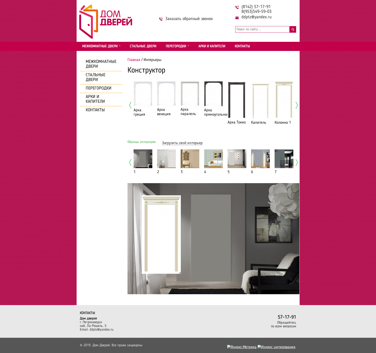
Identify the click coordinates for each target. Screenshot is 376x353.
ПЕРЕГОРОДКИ (176, 46)
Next (296, 105)
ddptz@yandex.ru (257, 17)
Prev (130, 105)
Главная (134, 60)
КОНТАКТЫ (242, 46)
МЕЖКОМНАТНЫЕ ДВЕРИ (100, 46)
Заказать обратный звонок (189, 19)
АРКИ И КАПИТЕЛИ (211, 46)
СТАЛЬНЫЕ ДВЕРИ (143, 46)
